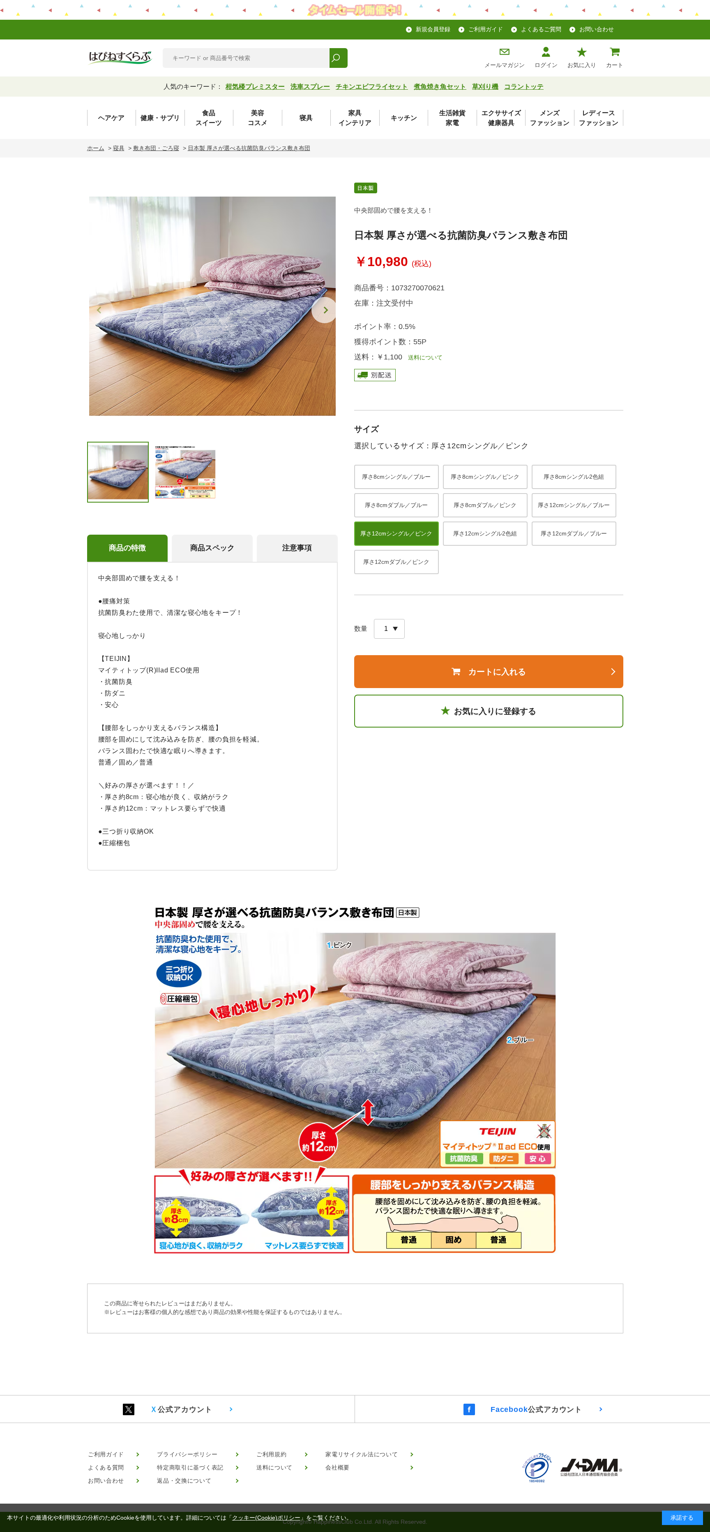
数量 (360, 628)
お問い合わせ (596, 29)
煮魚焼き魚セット (440, 86)
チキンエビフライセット (372, 86)
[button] (324, 310)
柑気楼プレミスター (255, 86)
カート (614, 65)
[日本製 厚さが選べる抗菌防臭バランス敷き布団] (212, 306)
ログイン (546, 65)
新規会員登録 (433, 29)
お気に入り (581, 65)
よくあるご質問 (541, 29)
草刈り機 (485, 86)
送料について (422, 357)
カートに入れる (497, 671)
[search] (338, 58)
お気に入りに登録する (495, 711)
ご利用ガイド (485, 29)
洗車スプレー (310, 86)
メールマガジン (504, 65)
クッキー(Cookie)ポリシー (266, 1517)
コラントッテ (524, 86)
